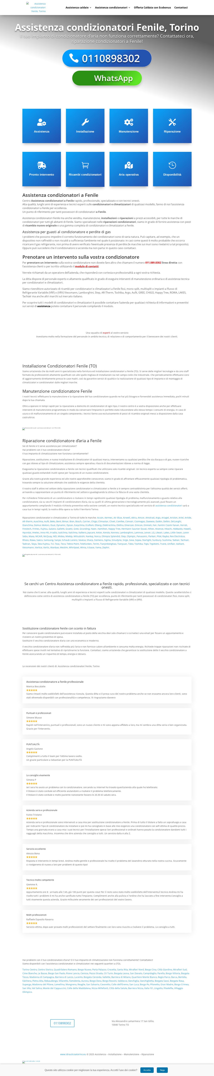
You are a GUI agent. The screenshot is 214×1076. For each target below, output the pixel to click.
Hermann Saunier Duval (134, 528)
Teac (57, 543)
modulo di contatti (87, 266)
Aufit (46, 521)
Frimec (35, 528)
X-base (90, 547)
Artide (188, 517)
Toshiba (138, 543)
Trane (163, 543)
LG (153, 532)
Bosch (78, 521)
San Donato (136, 973)
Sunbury (156, 540)
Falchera (26, 980)
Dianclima (27, 525)
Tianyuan (122, 543)
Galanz (52, 528)
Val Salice (37, 988)
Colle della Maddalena (79, 988)
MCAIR (38, 536)
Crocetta (111, 969)
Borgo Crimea (181, 984)
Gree (76, 528)
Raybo (165, 536)
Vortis (46, 547)
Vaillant (180, 543)
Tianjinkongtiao (108, 543)
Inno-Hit (44, 532)
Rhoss (25, 540)
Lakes (166, 532)
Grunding (85, 528)
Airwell (126, 517)
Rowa (32, 540)
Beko (52, 521)
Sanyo (58, 540)
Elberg (98, 525)
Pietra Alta (37, 980)
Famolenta (74, 980)
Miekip (69, 536)
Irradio (53, 532)
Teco (63, 543)
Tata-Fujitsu (44, 543)
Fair (155, 525)
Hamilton (102, 528)
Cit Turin (108, 973)
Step (123, 536)
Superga (26, 984)
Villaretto (63, 980)
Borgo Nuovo (84, 969)
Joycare (91, 532)
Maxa (31, 536)
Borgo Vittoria (173, 973)
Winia (83, 547)
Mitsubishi (79, 536)
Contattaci (181, 7)
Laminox (138, 532)
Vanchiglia (133, 980)
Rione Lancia (72, 973)
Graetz (69, 528)
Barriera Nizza (135, 988)
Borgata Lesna (121, 973)
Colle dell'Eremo (119, 984)
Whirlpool (74, 547)
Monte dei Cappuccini (54, 988)
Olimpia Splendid (111, 536)
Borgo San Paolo (56, 973)
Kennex (115, 532)
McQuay (47, 536)
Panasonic (142, 536)
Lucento (78, 977)
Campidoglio (149, 973)
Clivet (112, 521)
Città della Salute (118, 988)
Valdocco (122, 980)
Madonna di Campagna (41, 977)
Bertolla (182, 977)
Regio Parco (164, 977)
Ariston (173, 517)
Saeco (40, 540)
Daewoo (150, 521)
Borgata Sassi (162, 980)
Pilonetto (154, 984)
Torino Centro (29, 969)
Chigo (94, 521)
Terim (96, 543)
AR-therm (27, 521)
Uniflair (171, 543)
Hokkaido (178, 528)
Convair (129, 521)
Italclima (72, 532)
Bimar (65, 521)
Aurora (85, 980)
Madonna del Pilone (42, 984)
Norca (97, 536)
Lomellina (59, 984)
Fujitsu (44, 528)
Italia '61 (148, 988)
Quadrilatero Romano (65, 969)
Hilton (151, 528)
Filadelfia (168, 988)
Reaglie (81, 984)
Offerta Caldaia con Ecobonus (152, 7)
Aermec (108, 517)
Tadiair (176, 540)
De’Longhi (176, 521)
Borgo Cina (150, 969)
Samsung (48, 540)
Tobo (130, 543)
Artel (181, 517)
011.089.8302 (153, 262)
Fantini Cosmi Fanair (168, 525)
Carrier (86, 521)
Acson (100, 517)
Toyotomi (154, 543)
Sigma (107, 540)
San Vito (26, 988)
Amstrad (150, 517)
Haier (94, 528)
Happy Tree (114, 528)
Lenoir (147, 532)
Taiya (34, 543)
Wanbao (54, 547)
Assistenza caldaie (77, 7)
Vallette (106, 977)
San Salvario (92, 984)
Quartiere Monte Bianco (144, 977)
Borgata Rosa (177, 980)
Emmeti (148, 525)
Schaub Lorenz (69, 540)
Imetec (35, 532)
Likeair (159, 532)
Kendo (106, 532)
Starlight (146, 540)
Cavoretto (105, 984)
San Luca (134, 984)
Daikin (159, 521)
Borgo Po (144, 984)
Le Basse (42, 973)
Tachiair (185, 540)
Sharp (90, 540)
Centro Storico (45, 969)
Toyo (146, 543)
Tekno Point (73, 543)
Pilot (159, 536)
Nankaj (89, 536)
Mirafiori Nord (136, 969)
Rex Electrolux (177, 536)
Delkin (166, 521)
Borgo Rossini (109, 980)
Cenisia (84, 973)
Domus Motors (41, 525)
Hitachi (168, 528)
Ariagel (165, 517)
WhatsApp (113, 78)
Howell (187, 528)
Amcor (141, 517)
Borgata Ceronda (92, 977)
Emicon (139, 525)
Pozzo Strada (96, 973)
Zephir (105, 547)
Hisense (159, 528)
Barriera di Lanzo (64, 977)
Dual (52, 525)
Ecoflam (90, 525)
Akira (134, 517)
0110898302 (111, 58)
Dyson (70, 525)
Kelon (99, 532)
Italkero (82, 532)
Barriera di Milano (120, 977)
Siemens (98, 540)
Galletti (61, 528)
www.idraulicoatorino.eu (73, 1054)
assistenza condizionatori (168, 505)
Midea (61, 536)
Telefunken (86, 543)
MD (55, 536)
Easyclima (79, 525)
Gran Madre (167, 984)
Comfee (120, 521)
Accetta (147, 1070)
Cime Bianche (29, 973)
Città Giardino (164, 969)
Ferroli (183, 525)
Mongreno (71, 984)
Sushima (166, 540)
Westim (64, 547)
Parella (161, 973)
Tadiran (26, 543)
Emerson (129, 525)
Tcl (52, 543)
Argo (158, 517)
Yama (98, 547)
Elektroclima (109, 525)
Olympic (131, 536)
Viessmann (28, 547)
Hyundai (26, 532)
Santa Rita (122, 969)
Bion (72, 521)
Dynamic (60, 525)
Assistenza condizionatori (111, 7)
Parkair (152, 536)
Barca (174, 977)
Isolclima (62, 532)
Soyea (138, 540)
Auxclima (38, 521)
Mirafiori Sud (180, 969)
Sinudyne (117, 540)
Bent (58, 521)
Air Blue (118, 517)
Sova (131, 540)
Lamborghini (126, 532)
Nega (162, 1070)
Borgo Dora (95, 980)
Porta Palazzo (99, 969)
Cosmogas (139, 521)
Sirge (125, 540)
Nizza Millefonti (100, 988)
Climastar (103, 521)
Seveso (82, 540)
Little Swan (176, 532)
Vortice (38, 547)
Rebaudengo (51, 980)
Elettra (120, 525)
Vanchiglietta (147, 980)
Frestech (26, 528)
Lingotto (158, 988)
